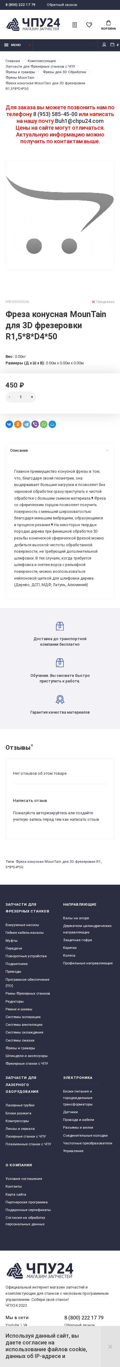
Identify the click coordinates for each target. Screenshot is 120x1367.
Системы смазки (20, 1040)
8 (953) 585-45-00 (55, 114)
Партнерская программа (27, 1202)
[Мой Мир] (52, 424)
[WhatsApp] (43, 424)
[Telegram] (26, 424)
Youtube (12, 1325)
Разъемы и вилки (78, 1127)
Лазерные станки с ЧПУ (26, 1136)
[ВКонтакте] (9, 424)
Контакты (14, 1186)
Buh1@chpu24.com (79, 121)
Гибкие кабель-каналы (25, 932)
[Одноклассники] (18, 424)
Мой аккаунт (104, 45)
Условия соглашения (24, 1178)
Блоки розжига (18, 1113)
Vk (25, 1325)
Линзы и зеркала (20, 1128)
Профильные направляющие (88, 963)
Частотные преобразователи (87, 1143)
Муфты (12, 940)
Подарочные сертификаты (28, 1210)
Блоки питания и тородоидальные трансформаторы (78, 1097)
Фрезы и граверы (20, 1048)
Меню (16, 45)
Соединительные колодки (85, 1135)
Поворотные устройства (26, 956)
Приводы (13, 971)
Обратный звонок (62, 5)
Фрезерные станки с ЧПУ (27, 1063)
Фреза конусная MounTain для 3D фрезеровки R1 (58, 861)
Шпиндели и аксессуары (27, 1056)
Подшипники (17, 964)
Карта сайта (16, 1194)
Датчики (70, 1112)
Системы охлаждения (24, 1032)
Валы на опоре (76, 918)
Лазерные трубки (20, 1105)
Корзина (108, 28)
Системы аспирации (23, 1017)
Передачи (14, 948)
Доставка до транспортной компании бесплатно (60, 641)
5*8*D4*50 (14, 867)
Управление (73, 1151)
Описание (19, 450)
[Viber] (35, 424)
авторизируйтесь (51, 813)
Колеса (69, 955)
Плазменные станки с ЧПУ (28, 1144)
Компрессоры (17, 1121)
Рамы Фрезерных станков (28, 993)
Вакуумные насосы (22, 925)
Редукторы (15, 1001)
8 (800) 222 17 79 (20, 4)
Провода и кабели (78, 1120)
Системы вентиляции (24, 1024)
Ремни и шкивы (19, 1009)
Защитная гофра (77, 940)
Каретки (70, 948)
